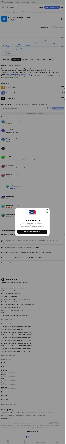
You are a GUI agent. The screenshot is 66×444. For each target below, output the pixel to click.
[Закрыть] (46, 211)
